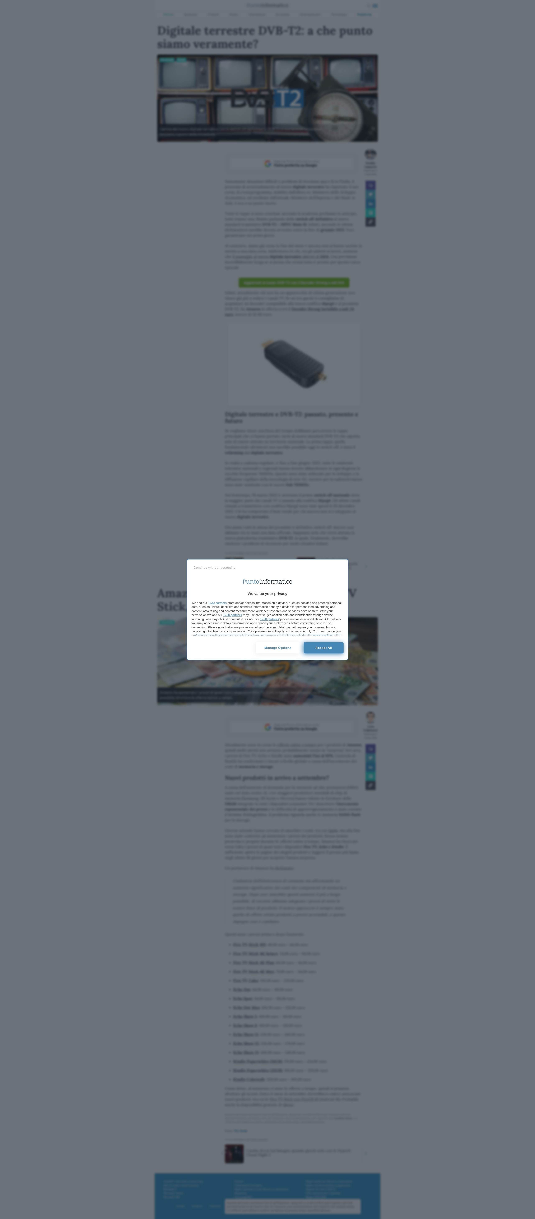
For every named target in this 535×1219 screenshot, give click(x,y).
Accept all (323, 647)
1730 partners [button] (217, 603)
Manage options (277, 647)
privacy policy (322, 635)
